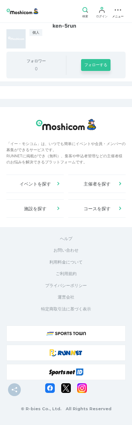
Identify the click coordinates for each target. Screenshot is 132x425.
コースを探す (97, 208)
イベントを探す (35, 183)
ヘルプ (66, 238)
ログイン (102, 16)
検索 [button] (85, 16)
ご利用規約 (66, 273)
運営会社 (66, 296)
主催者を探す (97, 183)
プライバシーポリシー (66, 285)
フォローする (95, 64)
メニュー (118, 16)
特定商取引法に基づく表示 (66, 308)
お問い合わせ (66, 250)
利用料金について (66, 262)
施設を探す (35, 208)
